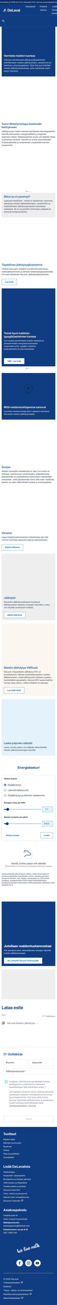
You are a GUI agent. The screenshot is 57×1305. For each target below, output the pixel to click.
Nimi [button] (4, 1015)
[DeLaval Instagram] (28, 1263)
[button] (26, 191)
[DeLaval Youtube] (37, 1263)
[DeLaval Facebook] (19, 1263)
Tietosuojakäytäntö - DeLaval (22, 1105)
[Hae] (3, 21)
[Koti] (11, 10)
